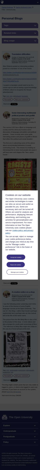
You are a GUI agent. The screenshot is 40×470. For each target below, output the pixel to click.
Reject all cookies (15, 265)
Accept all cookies (15, 257)
